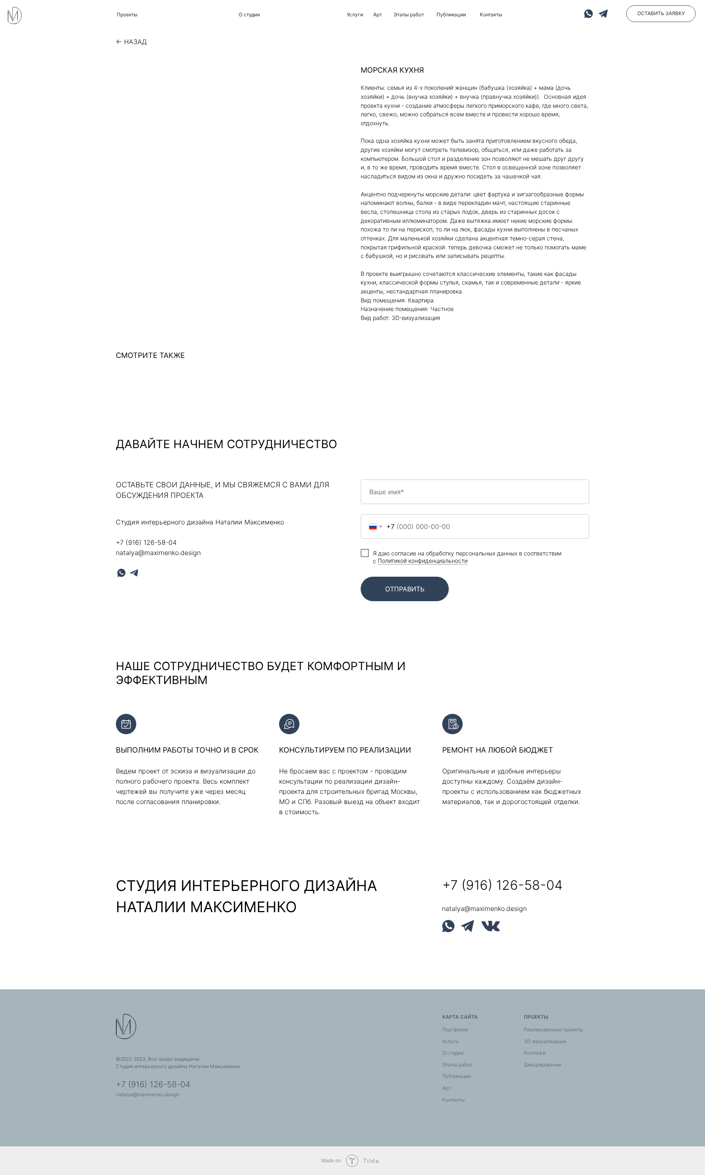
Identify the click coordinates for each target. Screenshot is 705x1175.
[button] (661, 13)
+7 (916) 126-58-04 (146, 542)
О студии (452, 1053)
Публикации (456, 1076)
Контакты (453, 1100)
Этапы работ (457, 1065)
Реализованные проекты (553, 1029)
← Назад (131, 42)
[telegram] (134, 573)
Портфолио (455, 1029)
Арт (446, 1088)
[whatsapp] (121, 573)
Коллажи (534, 1053)
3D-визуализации (545, 1041)
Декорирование (542, 1065)
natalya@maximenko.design (158, 553)
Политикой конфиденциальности (423, 560)
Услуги (450, 1041)
